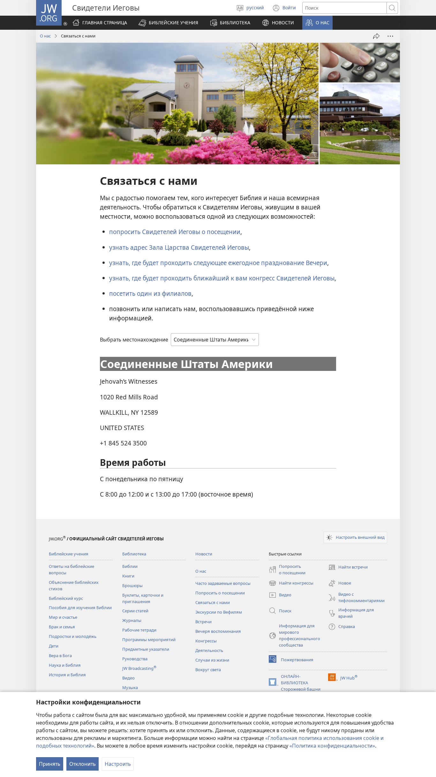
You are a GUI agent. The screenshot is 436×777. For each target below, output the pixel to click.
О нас (45, 36)
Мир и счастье (63, 617)
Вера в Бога (60, 655)
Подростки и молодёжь (72, 636)
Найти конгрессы (291, 583)
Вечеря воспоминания (218, 631)
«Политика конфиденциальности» (332, 745)
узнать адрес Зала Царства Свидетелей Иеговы (179, 247)
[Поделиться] (376, 36)
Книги (128, 576)
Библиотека (134, 554)
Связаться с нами (212, 602)
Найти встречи (348, 567)
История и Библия (67, 675)
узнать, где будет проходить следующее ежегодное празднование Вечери (218, 262)
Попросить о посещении (220, 593)
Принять (49, 763)
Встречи (203, 621)
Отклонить (82, 763)
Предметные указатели (145, 649)
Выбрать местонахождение (134, 339)
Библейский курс (66, 598)
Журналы (131, 620)
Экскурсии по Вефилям (218, 612)
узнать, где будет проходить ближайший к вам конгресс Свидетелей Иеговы (222, 278)
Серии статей (135, 611)
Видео (128, 678)
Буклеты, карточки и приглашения (142, 598)
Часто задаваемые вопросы (223, 583)
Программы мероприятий (149, 639)
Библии (130, 566)
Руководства (134, 659)
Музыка (130, 687)
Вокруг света (208, 669)
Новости (203, 554)
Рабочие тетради (139, 630)
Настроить (118, 763)
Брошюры (132, 585)
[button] (168, 23)
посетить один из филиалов (150, 293)
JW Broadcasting (139, 668)
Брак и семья (62, 627)
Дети (53, 646)
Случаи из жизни (212, 660)
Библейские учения (68, 554)
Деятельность (209, 650)
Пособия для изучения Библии (80, 607)
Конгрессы (206, 641)
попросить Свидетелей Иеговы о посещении (174, 231)
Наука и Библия (65, 665)
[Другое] (390, 36)
